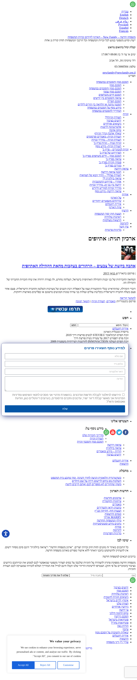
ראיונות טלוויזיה (112, 216)
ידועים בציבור (113, 120)
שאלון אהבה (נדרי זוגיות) (108, 133)
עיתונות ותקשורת (111, 501)
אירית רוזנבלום (113, 204)
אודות (125, 194)
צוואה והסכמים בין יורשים (107, 97)
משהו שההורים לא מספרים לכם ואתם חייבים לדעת (93, 484)
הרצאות (124, 463)
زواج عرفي (121, 21)
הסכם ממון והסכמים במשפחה (112, 81)
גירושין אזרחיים (120, 606)
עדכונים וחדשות (112, 497)
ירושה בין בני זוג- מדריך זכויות (105, 184)
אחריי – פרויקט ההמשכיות (106, 181)
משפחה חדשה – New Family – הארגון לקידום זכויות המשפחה (102, 37)
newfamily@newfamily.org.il (119, 72)
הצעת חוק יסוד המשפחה (108, 213)
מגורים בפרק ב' (113, 165)
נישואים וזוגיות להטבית (116, 597)
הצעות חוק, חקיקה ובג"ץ (108, 510)
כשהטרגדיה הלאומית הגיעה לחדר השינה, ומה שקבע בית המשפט (86, 477)
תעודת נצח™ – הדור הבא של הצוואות (100, 175)
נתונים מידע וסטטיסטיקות (107, 523)
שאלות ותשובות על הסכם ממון (111, 632)
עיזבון (125, 629)
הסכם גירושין (121, 616)
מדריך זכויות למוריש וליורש (106, 188)
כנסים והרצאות (113, 513)
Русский (123, 24)
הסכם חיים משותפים (110, 94)
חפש (125, 318)
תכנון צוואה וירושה (111, 171)
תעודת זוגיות (98, 301)
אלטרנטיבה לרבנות (110, 126)
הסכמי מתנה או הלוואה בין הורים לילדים (99, 104)
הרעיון (125, 210)
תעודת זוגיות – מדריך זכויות (106, 139)
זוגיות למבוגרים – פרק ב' (115, 149)
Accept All (23, 665)
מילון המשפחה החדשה (109, 520)
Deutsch (123, 17)
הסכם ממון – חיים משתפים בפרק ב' (102, 155)
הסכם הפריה (114, 101)
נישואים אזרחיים (112, 123)
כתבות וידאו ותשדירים (109, 507)
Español (123, 27)
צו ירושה (123, 609)
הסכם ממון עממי (112, 91)
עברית (124, 11)
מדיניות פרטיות (113, 229)
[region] (46, 654)
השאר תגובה (83, 301)
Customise (68, 665)
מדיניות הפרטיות (112, 533)
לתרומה (124, 223)
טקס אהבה (115, 130)
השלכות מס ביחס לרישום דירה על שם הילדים (96, 480)
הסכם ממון (115, 85)
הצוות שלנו (122, 603)
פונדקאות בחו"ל (119, 622)
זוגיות (125, 114)
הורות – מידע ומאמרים (109, 451)
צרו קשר (123, 226)
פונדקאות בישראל (118, 619)
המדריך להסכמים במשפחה (106, 110)
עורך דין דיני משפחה (117, 642)
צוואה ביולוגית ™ (112, 178)
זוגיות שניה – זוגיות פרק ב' (107, 143)
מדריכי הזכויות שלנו (92, 435)
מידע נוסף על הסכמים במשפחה (104, 107)
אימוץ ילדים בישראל (117, 600)
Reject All (45, 665)
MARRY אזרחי (112, 517)
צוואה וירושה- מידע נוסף (108, 191)
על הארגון (116, 197)
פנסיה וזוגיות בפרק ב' (110, 162)
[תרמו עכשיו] (65, 311)
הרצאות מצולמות (112, 220)
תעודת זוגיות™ (113, 117)
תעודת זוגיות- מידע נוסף (108, 146)
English (124, 14)
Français (123, 31)
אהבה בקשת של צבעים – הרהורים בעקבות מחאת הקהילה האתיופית (79, 265)
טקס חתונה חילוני (119, 613)
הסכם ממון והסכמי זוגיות (90, 441)
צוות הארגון (115, 207)
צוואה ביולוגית (113, 448)
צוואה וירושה (121, 168)
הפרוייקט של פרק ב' (110, 152)
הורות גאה (122, 625)
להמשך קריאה (128, 298)
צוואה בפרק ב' (113, 159)
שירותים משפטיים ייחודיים (106, 200)
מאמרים (110, 301)
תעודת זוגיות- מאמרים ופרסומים (104, 136)
